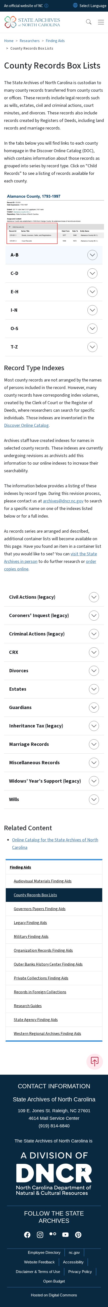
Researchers (30, 41)
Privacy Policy (80, 1271)
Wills (14, 799)
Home (9, 41)
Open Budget (54, 1281)
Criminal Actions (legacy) (37, 633)
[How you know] (46, 6)
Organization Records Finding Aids (43, 950)
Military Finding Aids (31, 936)
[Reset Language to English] (75, 6)
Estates (17, 689)
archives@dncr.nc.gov (63, 501)
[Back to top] (94, 1061)
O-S (14, 328)
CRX (13, 652)
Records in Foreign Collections (40, 992)
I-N (14, 310)
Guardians (20, 707)
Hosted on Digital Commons (54, 1295)
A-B (15, 255)
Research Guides (28, 1006)
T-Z (14, 346)
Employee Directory (44, 1252)
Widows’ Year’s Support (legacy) (45, 781)
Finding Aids (55, 41)
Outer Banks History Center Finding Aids (48, 964)
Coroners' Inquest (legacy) (39, 615)
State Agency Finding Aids (36, 1020)
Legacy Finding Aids (30, 923)
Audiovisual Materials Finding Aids (43, 881)
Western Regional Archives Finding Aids (47, 1033)
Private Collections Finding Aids (41, 978)
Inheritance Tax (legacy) (36, 725)
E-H (15, 291)
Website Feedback (39, 1262)
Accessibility (73, 1262)
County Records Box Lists (35, 895)
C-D (14, 273)
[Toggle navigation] (101, 22)
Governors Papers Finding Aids (40, 909)
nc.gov (74, 1252)
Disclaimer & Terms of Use (38, 1271)
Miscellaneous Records (34, 762)
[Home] (32, 17)
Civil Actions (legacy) (32, 597)
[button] (85, 22)
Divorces (18, 670)
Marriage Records (29, 744)
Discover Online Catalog (26, 425)
